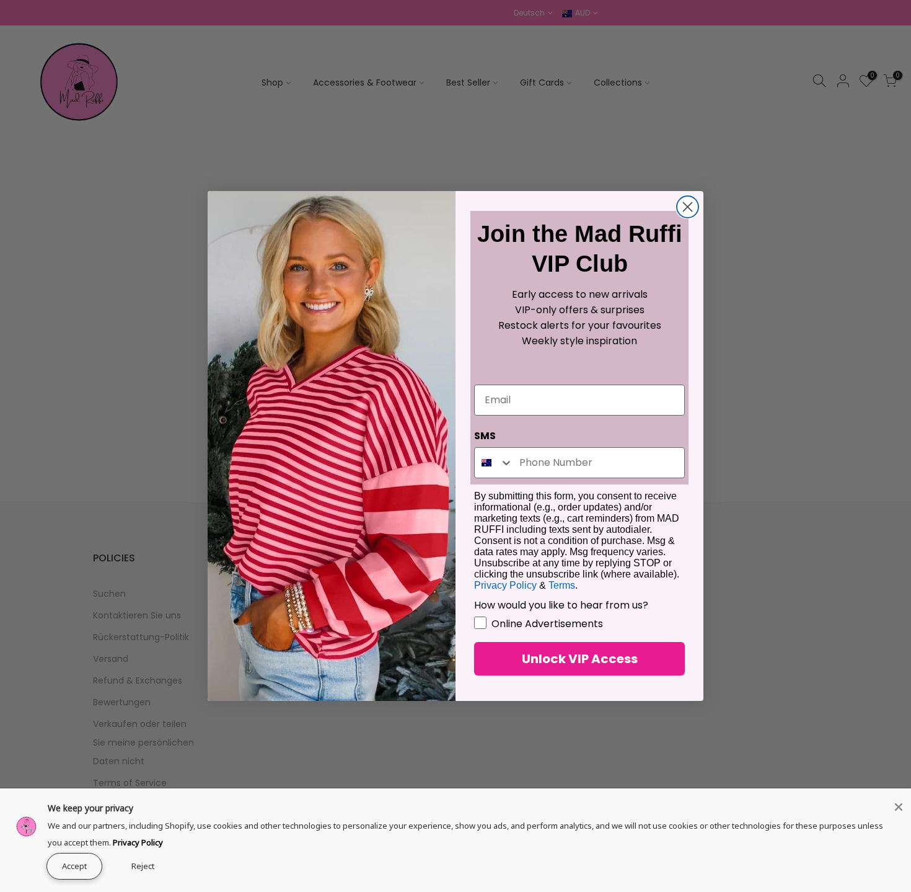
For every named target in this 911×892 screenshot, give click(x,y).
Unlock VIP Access (580, 658)
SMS (485, 436)
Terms (561, 585)
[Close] (898, 807)
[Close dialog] (687, 207)
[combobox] (494, 463)
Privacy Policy (138, 842)
